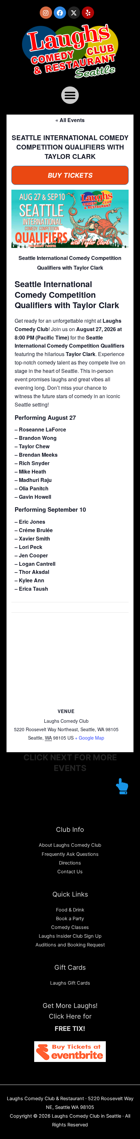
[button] (70, 95)
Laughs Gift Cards (70, 983)
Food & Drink (70, 910)
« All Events (70, 120)
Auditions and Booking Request (70, 945)
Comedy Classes (70, 927)
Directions (70, 863)
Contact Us (70, 872)
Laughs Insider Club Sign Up (70, 936)
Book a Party (70, 918)
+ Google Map (89, 737)
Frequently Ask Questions (70, 854)
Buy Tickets (70, 175)
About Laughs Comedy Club (70, 845)
